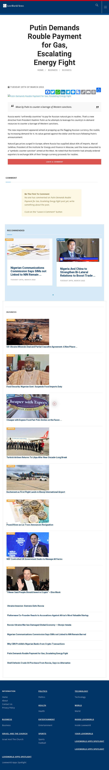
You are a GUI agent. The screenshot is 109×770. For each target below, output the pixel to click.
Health (42, 705)
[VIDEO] (28, 406)
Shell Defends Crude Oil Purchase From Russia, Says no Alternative (38, 663)
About (5, 700)
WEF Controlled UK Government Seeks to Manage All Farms (34, 559)
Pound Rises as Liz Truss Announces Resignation (30, 525)
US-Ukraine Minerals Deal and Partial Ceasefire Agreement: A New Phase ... (42, 347)
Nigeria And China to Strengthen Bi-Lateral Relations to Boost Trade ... (77, 272)
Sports (42, 734)
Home (40, 70)
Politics (42, 691)
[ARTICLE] (28, 331)
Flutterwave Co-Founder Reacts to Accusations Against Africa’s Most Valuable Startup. (48, 615)
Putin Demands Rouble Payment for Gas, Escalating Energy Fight (37, 653)
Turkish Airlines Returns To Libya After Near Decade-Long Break (37, 457)
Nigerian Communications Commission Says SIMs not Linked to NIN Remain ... (28, 271)
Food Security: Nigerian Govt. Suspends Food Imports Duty (34, 386)
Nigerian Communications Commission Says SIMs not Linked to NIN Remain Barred (46, 634)
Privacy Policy (8, 707)
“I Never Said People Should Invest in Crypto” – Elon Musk (33, 592)
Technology (81, 691)
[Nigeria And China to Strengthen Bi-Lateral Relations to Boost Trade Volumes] (78, 250)
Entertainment (46, 720)
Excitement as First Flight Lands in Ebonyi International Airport (36, 492)
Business (52, 70)
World (78, 705)
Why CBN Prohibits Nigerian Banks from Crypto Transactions (36, 644)
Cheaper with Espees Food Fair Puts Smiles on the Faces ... (34, 420)
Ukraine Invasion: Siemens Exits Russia (25, 606)
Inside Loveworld (84, 720)
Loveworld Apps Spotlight (89, 741)
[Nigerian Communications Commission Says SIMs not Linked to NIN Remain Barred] (28, 248)
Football (42, 742)
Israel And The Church (15, 734)
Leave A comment (54, 162)
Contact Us (7, 704)
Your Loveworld (84, 734)
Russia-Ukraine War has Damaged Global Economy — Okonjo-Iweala (39, 625)
